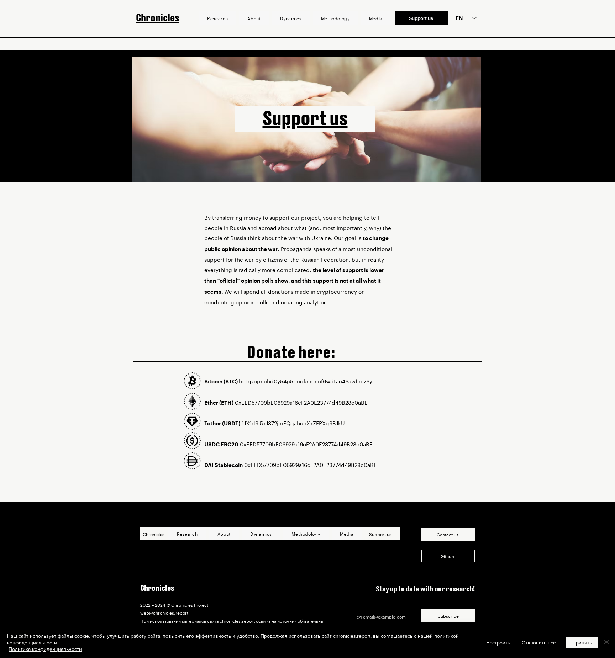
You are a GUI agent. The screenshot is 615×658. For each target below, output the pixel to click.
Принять (582, 643)
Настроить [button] (498, 643)
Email (352, 606)
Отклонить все (539, 643)
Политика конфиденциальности (45, 649)
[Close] (606, 642)
